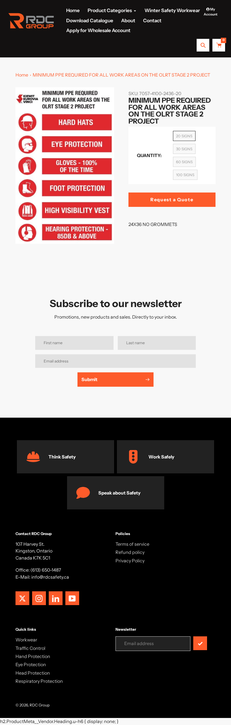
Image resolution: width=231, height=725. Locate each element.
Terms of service (132, 544)
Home (21, 75)
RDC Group (40, 705)
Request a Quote (171, 199)
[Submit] (200, 643)
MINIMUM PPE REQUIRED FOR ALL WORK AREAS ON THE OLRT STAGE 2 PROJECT (121, 75)
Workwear (26, 640)
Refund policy (130, 552)
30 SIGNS (184, 149)
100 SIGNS (185, 175)
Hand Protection (32, 656)
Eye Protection (30, 664)
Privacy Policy (130, 560)
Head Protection (32, 673)
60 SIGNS (184, 162)
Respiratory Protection (39, 681)
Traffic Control (30, 648)
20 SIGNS (184, 136)
